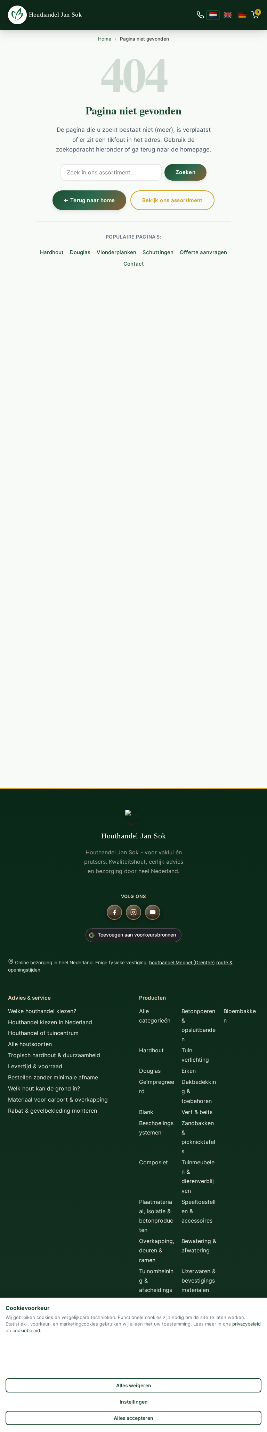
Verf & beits (196, 1111)
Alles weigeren (133, 1385)
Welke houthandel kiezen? (42, 1011)
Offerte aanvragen (203, 252)
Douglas (80, 252)
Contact (133, 263)
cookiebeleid (26, 1330)
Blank (146, 1111)
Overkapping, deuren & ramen (156, 1250)
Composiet (153, 1162)
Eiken (188, 1070)
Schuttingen (158, 252)
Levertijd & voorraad (35, 1066)
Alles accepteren (133, 1418)
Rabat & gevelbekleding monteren (52, 1110)
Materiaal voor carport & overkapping (58, 1099)
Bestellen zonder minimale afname (53, 1077)
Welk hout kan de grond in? (44, 1088)
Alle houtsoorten (30, 1044)
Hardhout (52, 252)
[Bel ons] (200, 15)
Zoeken (185, 172)
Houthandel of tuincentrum (43, 1032)
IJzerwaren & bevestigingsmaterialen (198, 1280)
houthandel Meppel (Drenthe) (182, 962)
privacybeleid (246, 1324)
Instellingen (134, 1402)
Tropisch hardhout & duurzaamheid (54, 1055)
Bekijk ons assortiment (172, 200)
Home (104, 39)
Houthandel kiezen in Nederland (50, 1022)
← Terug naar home (89, 200)
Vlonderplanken (116, 252)
